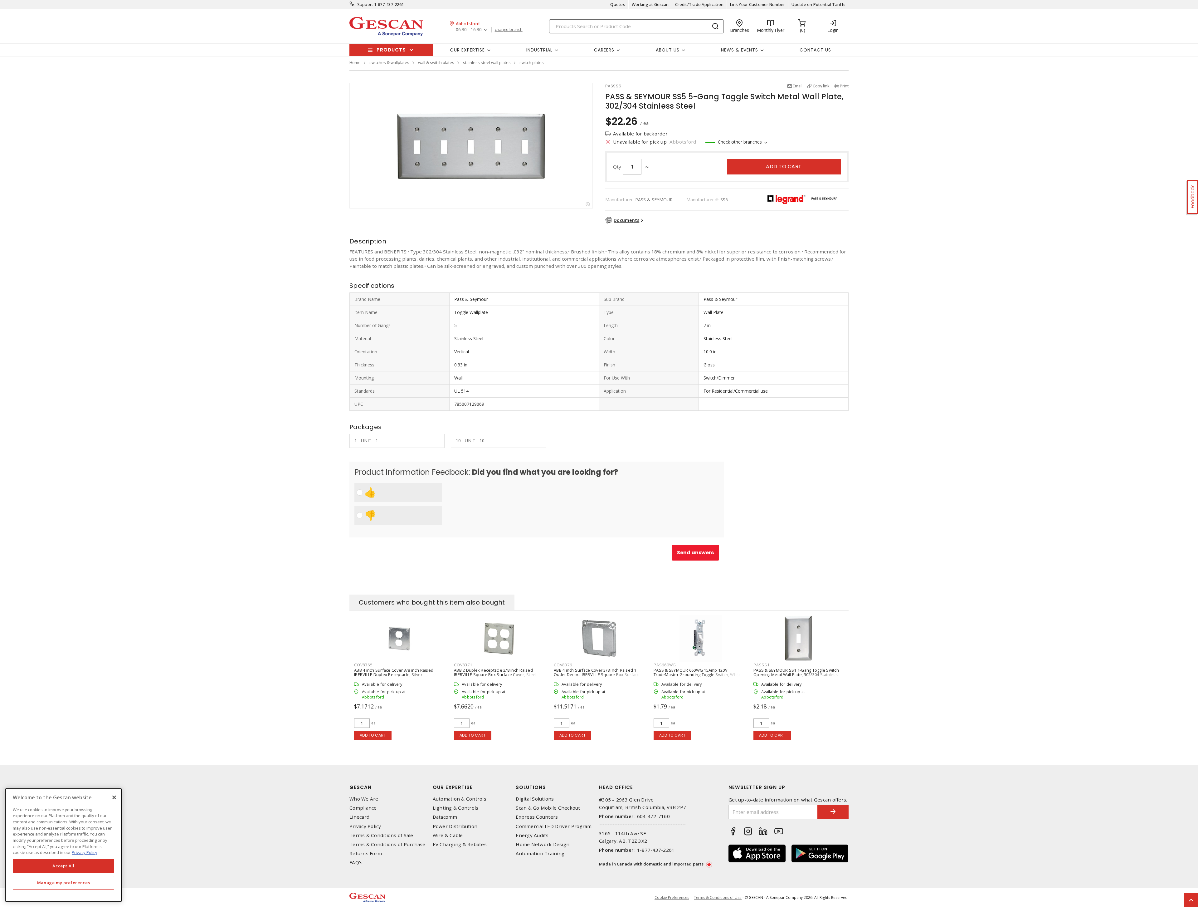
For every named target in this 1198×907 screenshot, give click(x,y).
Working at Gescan (650, 4)
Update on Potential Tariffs (818, 4)
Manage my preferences (63, 882)
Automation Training (540, 853)
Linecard (359, 817)
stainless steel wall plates (487, 62)
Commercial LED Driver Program (554, 826)
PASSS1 (761, 665)
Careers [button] (604, 50)
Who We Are (363, 799)
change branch (509, 29)
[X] (114, 797)
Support (365, 4)
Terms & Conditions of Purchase (387, 844)
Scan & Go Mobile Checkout (548, 808)
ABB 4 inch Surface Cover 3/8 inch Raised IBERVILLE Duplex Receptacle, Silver (393, 672)
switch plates (531, 62)
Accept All (63, 866)
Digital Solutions (535, 799)
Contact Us (815, 50)
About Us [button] (667, 50)
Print (844, 86)
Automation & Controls (459, 799)
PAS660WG (665, 665)
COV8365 (363, 665)
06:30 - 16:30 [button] (469, 29)
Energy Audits (532, 835)
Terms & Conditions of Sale (381, 835)
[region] (63, 845)
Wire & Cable (448, 835)
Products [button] (391, 50)
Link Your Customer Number (757, 4)
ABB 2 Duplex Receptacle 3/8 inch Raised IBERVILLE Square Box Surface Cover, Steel (495, 672)
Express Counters (537, 817)
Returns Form (365, 853)
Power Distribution (455, 826)
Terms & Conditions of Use (718, 897)
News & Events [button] (739, 50)
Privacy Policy (365, 826)
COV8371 (463, 665)
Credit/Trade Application (699, 4)
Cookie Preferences (672, 898)
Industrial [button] (539, 50)
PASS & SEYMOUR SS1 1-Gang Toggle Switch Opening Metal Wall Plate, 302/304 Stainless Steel (796, 674)
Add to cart (784, 166)
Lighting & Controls (456, 808)
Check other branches (740, 142)
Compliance (363, 808)
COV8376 (563, 665)
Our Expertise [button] (467, 50)
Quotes (617, 4)
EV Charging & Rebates (460, 844)
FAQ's (356, 862)
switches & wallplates (389, 62)
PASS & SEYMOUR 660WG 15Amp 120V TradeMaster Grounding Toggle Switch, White (698, 672)
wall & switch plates (436, 62)
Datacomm (445, 817)
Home (355, 62)
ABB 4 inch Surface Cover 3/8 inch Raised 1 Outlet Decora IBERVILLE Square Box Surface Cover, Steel (597, 674)
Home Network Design (542, 844)
